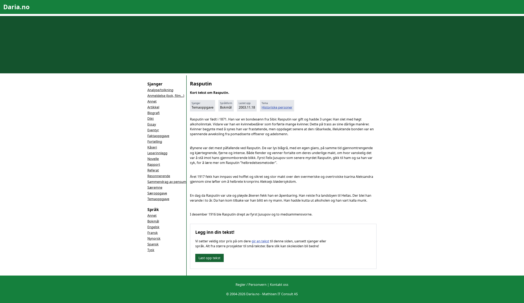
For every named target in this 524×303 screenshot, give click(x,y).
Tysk (150, 250)
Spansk (153, 244)
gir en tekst (260, 241)
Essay (151, 124)
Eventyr (153, 130)
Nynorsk (153, 238)
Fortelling (154, 141)
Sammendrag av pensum (166, 181)
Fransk (152, 232)
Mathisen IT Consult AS (280, 294)
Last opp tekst (209, 258)
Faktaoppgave (158, 136)
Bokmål (153, 221)
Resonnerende (158, 176)
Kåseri (152, 147)
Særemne (154, 187)
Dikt (150, 118)
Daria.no (16, 7)
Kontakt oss (279, 284)
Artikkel (153, 107)
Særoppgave (157, 193)
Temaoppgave (158, 199)
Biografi (153, 113)
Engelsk (153, 227)
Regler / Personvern (251, 284)
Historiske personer (277, 107)
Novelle (153, 159)
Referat (153, 170)
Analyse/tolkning (160, 90)
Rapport (153, 164)
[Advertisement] (262, 44)
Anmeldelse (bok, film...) (165, 95)
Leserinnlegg (157, 153)
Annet (152, 101)
